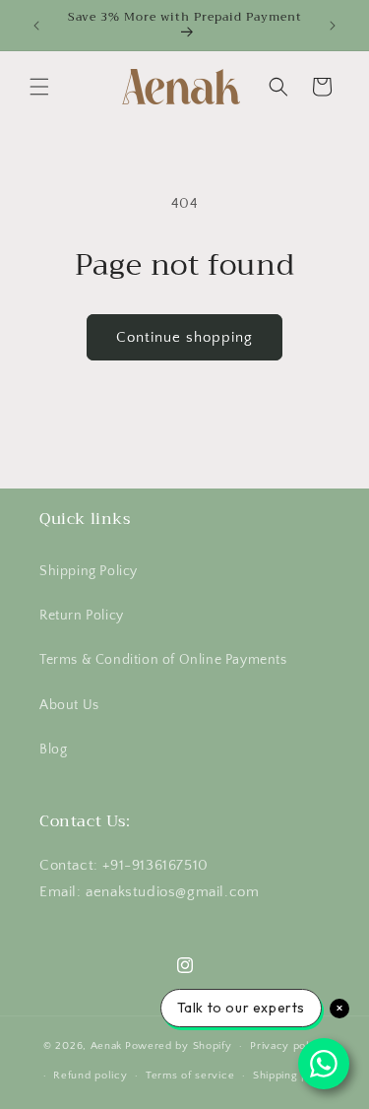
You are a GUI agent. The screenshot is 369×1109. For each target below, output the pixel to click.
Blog (53, 749)
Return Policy (81, 615)
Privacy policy (288, 1046)
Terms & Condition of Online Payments (163, 660)
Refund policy (90, 1075)
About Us (69, 705)
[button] (39, 86)
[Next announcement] (332, 25)
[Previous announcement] (36, 25)
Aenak (107, 1046)
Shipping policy (294, 1075)
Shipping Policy (88, 571)
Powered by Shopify (178, 1046)
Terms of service (190, 1075)
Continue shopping (184, 337)
